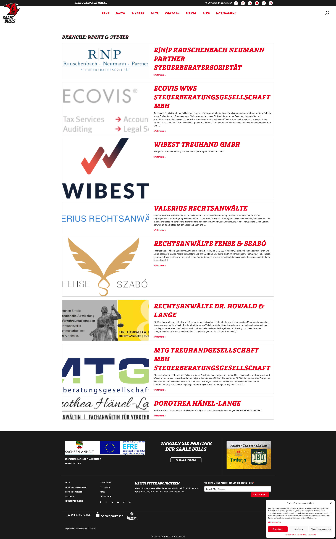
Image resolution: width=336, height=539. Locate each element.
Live (206, 12)
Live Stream (105, 483)
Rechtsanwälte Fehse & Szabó (210, 243)
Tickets (137, 12)
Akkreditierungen (74, 501)
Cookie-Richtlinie (290, 534)
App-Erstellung (73, 464)
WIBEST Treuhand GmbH (197, 144)
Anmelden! (259, 495)
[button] (330, 503)
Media (191, 12)
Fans (155, 12)
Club (106, 12)
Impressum (312, 534)
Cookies (92, 529)
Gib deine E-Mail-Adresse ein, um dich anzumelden (228, 483)
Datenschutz (302, 534)
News (120, 12)
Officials (69, 496)
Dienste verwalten (274, 522)
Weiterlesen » (160, 75)
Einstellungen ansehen (321, 529)
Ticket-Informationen (75, 487)
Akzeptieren (278, 529)
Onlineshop (226, 12)
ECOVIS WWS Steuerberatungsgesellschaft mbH (212, 97)
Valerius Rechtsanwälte (201, 208)
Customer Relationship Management (83, 459)
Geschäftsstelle (73, 492)
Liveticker (105, 487)
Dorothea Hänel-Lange (197, 403)
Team (67, 483)
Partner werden (186, 460)
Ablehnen (299, 529)
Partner (172, 12)
